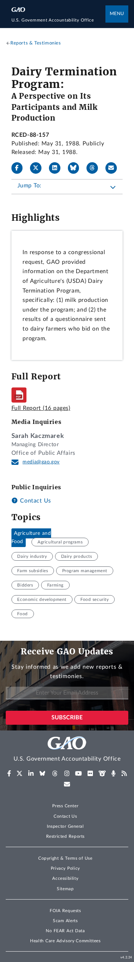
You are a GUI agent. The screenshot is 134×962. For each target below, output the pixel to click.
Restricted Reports (65, 836)
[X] (38, 168)
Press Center (65, 806)
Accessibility (65, 878)
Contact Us (34, 501)
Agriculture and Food (31, 538)
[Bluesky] (76, 168)
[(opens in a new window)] (9, 773)
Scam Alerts (65, 921)
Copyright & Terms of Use (65, 858)
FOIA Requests (65, 911)
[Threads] (95, 168)
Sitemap (65, 889)
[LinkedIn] (57, 168)
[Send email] (114, 168)
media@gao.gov (41, 461)
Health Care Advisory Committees (65, 941)
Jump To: (29, 185)
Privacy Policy (65, 868)
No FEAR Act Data (65, 931)
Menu (117, 13)
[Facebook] (20, 168)
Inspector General (65, 826)
